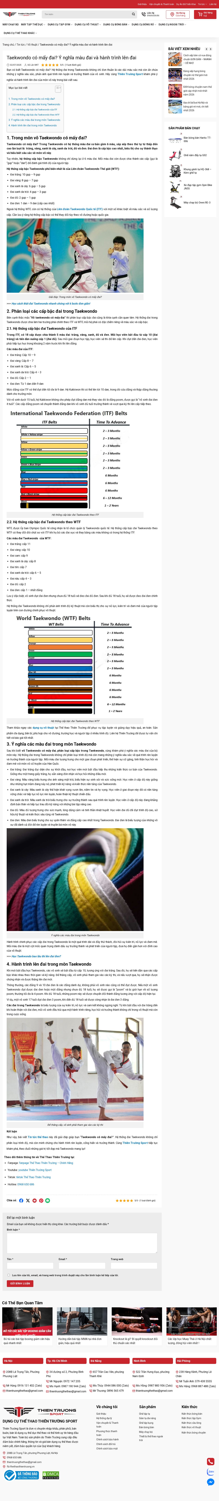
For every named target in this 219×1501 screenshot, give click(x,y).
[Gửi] (133, 14)
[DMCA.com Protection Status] (50, 1475)
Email (63, 1259)
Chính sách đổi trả (105, 1444)
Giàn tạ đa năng (147, 1418)
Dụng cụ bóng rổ (143, 24)
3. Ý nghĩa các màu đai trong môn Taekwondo (34, 120)
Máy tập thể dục (32, 24)
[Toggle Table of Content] (56, 90)
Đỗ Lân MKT (33, 65)
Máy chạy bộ (11, 24)
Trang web (117, 1259)
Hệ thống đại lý (104, 1418)
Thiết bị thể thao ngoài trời (151, 1438)
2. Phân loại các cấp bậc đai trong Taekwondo (34, 104)
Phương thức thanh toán (106, 1433)
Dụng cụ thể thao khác (19, 33)
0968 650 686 (25, 1184)
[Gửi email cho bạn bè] (34, 1200)
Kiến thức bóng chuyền (194, 1432)
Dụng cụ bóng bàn (115, 24)
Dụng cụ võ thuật (87, 24)
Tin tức (201, 4)
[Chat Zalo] (207, 1471)
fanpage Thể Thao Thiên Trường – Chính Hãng (46, 1163)
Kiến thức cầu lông (191, 1422)
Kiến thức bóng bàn (192, 1413)
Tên (10, 1259)
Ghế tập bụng (146, 1422)
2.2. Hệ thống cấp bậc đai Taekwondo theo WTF (36, 114)
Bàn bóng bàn (146, 1427)
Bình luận (13, 1229)
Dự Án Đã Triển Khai (186, 4)
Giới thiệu (142, 4)
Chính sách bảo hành (107, 1439)
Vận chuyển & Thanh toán (161, 4)
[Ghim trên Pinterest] (41, 1200)
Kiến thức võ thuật (191, 1427)
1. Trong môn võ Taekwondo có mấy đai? (32, 99)
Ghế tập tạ (144, 1413)
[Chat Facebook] (207, 1482)
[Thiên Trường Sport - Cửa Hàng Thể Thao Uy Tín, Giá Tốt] (20, 14)
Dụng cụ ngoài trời (171, 24)
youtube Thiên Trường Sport (34, 1170)
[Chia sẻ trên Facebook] (21, 1200)
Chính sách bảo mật (107, 1448)
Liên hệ (212, 4)
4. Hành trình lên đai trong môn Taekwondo (33, 125)
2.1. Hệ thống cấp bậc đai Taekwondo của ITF (34, 109)
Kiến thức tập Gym (191, 1418)
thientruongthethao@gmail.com (24, 1462)
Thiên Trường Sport (130, 74)
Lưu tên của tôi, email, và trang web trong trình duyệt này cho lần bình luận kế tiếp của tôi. (65, 1275)
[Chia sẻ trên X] (28, 1200)
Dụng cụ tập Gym (59, 24)
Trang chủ (8, 44)
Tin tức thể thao (38, 1137)
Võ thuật (32, 44)
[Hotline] (207, 1461)
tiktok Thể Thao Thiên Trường (33, 1177)
